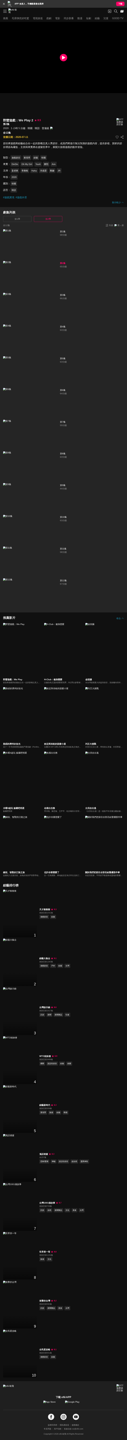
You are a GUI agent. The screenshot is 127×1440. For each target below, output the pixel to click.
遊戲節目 (16, 157)
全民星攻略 (44, 1349)
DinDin (15, 164)
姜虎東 (15, 170)
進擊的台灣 (44, 1300)
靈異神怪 (84, 1161)
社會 (67, 1015)
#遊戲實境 (8, 197)
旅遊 (51, 1112)
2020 (6, 128)
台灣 (67, 966)
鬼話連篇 (43, 1154)
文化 (67, 1210)
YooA (38, 164)
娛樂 (69, 1063)
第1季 (17, 219)
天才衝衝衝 (44, 909)
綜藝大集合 (44, 958)
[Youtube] (76, 1417)
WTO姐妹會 (45, 1056)
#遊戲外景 (21, 197)
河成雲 (43, 170)
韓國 (30, 128)
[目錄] (5, 11)
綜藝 (36, 157)
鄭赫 (52, 170)
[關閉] (4, 4)
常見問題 (47, 1429)
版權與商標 (52, 1425)
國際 (42, 1063)
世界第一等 (44, 1252)
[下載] (110, 11)
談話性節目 (52, 1063)
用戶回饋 (57, 1429)
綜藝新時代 (44, 1105)
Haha (34, 170)
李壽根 (25, 170)
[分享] (122, 137)
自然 (49, 1210)
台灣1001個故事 (47, 1203)
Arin (54, 164)
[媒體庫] (122, 11)
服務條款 (75, 1425)
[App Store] (52, 1403)
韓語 (37, 128)
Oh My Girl (27, 164)
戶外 (53, 966)
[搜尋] (116, 11)
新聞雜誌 (58, 1015)
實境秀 (27, 157)
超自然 (74, 1161)
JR (59, 170)
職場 (65, 1112)
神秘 (53, 1161)
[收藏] (117, 137)
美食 (74, 1210)
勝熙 (46, 164)
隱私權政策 (64, 1425)
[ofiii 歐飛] (13, 11)
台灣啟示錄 (44, 1007)
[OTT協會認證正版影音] (120, 122)
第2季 (48, 219)
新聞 (49, 1015)
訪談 (42, 1015)
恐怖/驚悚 (44, 1161)
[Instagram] (63, 1417)
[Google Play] (74, 1403)
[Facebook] (51, 1417)
